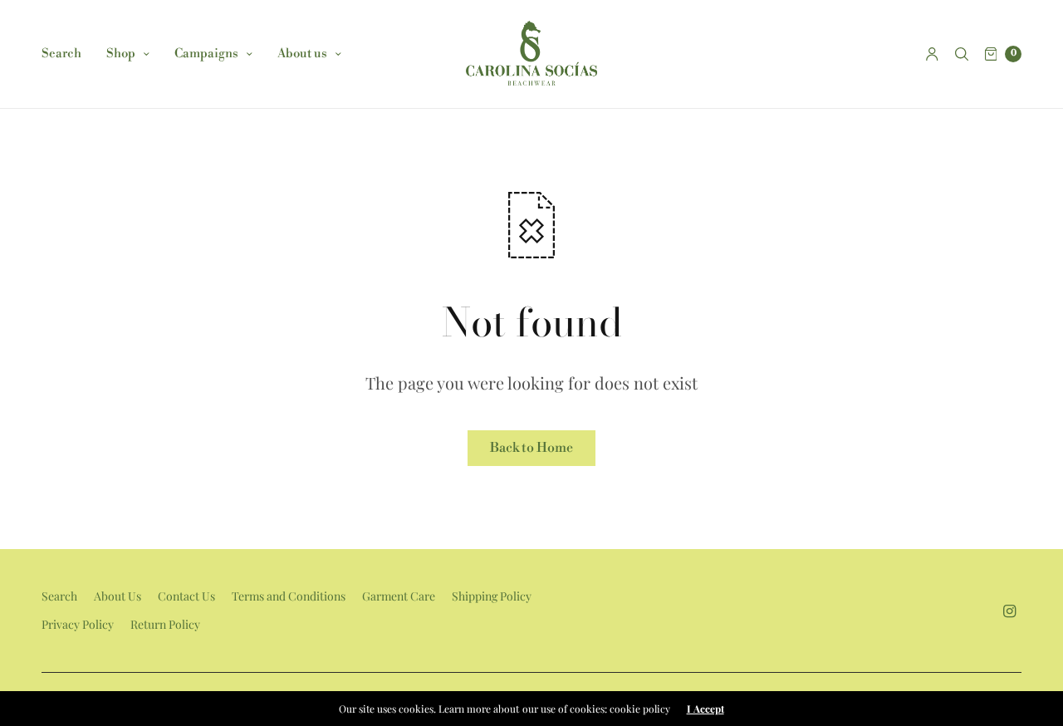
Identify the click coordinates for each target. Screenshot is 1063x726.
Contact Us (186, 596)
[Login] (932, 54)
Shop (120, 53)
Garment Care (398, 596)
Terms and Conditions (288, 596)
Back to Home (531, 447)
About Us (117, 596)
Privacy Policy (78, 624)
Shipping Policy (492, 596)
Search (61, 53)
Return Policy (165, 624)
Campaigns (206, 53)
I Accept (705, 709)
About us (302, 53)
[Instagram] (1009, 611)
